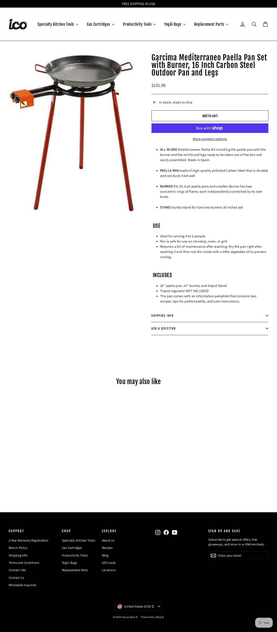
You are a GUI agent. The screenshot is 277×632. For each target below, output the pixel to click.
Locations (109, 570)
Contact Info (17, 570)
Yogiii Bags (173, 24)
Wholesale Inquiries (22, 585)
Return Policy (18, 548)
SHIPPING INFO (162, 315)
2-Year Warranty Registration (28, 540)
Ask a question (163, 328)
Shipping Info (18, 555)
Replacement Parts (209, 24)
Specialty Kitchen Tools (56, 24)
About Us (108, 540)
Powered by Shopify (152, 617)
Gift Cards (109, 563)
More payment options (210, 139)
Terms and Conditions (24, 563)
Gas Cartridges (99, 24)
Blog (105, 555)
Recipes (107, 548)
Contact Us (16, 577)
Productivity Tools (138, 24)
